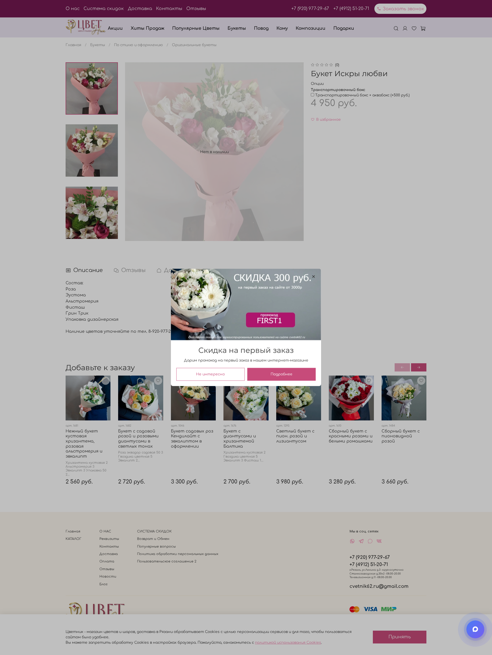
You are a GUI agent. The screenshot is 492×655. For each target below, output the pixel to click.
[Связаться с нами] (475, 629)
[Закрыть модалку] (313, 276)
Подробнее (281, 374)
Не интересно (210, 374)
